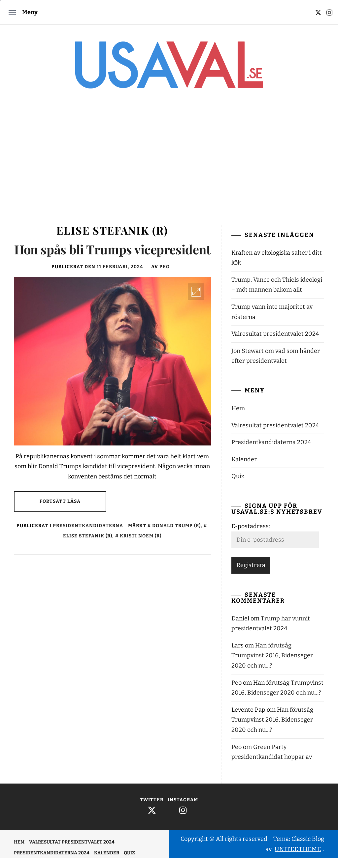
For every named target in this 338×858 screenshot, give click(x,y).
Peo (164, 267)
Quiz (237, 476)
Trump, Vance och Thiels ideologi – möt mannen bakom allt (276, 285)
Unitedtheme (298, 849)
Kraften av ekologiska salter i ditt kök (276, 258)
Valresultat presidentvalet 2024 (275, 333)
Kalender (244, 459)
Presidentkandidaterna (88, 526)
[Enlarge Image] (196, 291)
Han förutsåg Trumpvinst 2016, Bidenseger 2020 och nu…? (272, 655)
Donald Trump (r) (176, 526)
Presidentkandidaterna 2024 (271, 442)
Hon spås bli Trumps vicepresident (112, 249)
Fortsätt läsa (60, 501)
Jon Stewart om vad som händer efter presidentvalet (275, 356)
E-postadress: (250, 526)
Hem (238, 408)
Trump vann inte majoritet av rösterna (272, 312)
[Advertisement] (169, 163)
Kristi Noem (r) (140, 536)
